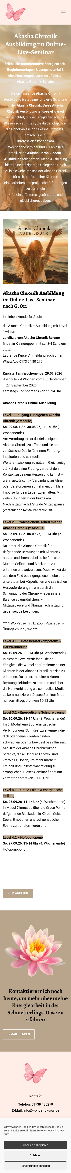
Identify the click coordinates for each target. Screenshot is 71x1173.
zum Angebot (18, 893)
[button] (63, 12)
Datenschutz (44, 1130)
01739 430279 (42, 1104)
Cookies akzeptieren (35, 1145)
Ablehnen (35, 1155)
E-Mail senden (19, 1034)
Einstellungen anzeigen (35, 1165)
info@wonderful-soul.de (41, 1110)
